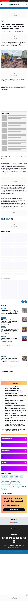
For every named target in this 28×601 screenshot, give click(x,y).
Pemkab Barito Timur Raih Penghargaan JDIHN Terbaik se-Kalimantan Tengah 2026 (15, 397)
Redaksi (5, 545)
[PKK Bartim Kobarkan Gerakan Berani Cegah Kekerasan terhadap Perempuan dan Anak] (24, 338)
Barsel (12, 8)
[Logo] (14, 528)
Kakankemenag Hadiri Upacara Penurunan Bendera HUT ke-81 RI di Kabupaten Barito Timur (14, 392)
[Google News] (17, 538)
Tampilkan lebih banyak (14, 367)
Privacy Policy (11, 547)
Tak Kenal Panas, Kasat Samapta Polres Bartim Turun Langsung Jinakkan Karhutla (10, 321)
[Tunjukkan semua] (25, 438)
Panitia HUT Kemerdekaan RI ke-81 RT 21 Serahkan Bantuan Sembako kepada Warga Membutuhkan (15, 412)
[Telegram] (7, 219)
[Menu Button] (1, 4)
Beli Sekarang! (14, 509)
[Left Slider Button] (22, 301)
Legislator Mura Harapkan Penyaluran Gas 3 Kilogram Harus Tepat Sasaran (15, 421)
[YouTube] (14, 538)
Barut (17, 8)
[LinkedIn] (24, 538)
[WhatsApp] (9, 219)
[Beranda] (2, 21)
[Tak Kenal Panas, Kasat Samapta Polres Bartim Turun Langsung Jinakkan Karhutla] (24, 319)
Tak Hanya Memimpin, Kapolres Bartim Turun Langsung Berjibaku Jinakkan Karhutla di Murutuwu (10, 312)
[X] (4, 219)
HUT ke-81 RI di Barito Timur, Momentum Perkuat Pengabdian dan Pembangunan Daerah (15, 417)
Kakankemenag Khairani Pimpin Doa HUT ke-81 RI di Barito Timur (14, 387)
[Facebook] (2, 219)
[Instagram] (10, 538)
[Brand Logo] (14, 522)
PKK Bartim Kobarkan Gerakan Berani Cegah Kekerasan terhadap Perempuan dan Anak (10, 340)
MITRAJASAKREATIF (11, 552)
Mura (22, 8)
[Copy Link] (12, 219)
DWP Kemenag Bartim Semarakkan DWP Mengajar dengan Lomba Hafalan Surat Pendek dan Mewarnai (10, 331)
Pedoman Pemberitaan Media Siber (16, 545)
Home (2, 8)
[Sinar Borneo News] (14, 4)
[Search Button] (26, 4)
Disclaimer (17, 547)
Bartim (7, 8)
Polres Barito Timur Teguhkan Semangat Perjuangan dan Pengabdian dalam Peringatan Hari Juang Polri (10, 360)
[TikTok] (21, 538)
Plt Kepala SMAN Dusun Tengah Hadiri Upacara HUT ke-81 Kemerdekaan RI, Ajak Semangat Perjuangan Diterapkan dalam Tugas (15, 407)
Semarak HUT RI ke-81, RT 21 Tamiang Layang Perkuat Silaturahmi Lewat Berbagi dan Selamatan (14, 402)
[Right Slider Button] (26, 8)
